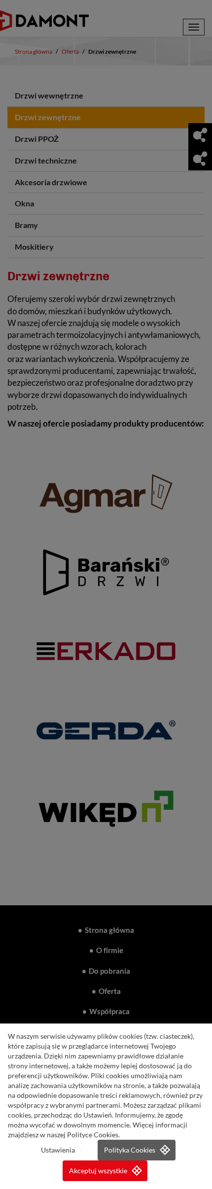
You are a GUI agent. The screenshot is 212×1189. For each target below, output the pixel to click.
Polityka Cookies (129, 1150)
